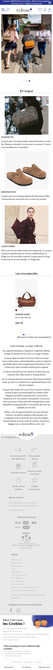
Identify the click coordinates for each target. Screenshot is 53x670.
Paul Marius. (41, 364)
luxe (17, 424)
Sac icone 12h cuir (23, 317)
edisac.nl (15, 597)
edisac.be (39, 594)
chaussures (44, 421)
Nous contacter (17, 510)
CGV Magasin (16, 578)
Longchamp (28, 364)
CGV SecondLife (17, 581)
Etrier (21, 401)
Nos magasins (16, 559)
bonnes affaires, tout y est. (33, 424)
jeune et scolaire (32, 421)
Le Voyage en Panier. (40, 353)
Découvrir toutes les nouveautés (33, 337)
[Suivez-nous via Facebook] (11, 611)
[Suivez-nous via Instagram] (18, 611)
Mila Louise (25, 374)
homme (20, 421)
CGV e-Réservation (18, 575)
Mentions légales (18, 584)
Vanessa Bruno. (39, 374)
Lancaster (12, 401)
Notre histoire (16, 565)
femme (13, 421)
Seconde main (16, 562)
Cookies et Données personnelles (24, 590)
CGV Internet (16, 572)
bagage (11, 424)
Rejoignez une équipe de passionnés (25, 587)
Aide (13, 569)
